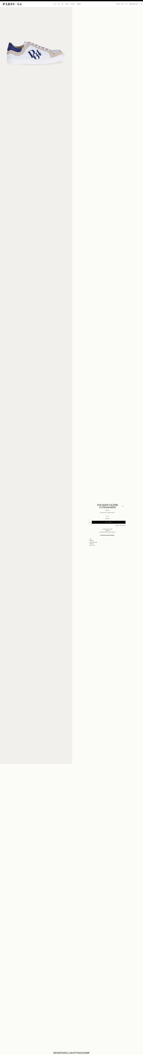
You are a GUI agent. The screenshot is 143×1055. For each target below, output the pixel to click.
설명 (91, 539)
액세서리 (67, 4)
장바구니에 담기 (108, 522)
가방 (54, 4)
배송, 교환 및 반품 (93, 542)
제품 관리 (92, 543)
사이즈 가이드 (92, 545)
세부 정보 (92, 540)
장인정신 (73, 4)
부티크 (126, 4)
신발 (58, 4)
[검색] (139, 4)
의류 (62, 4)
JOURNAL (79, 4)
